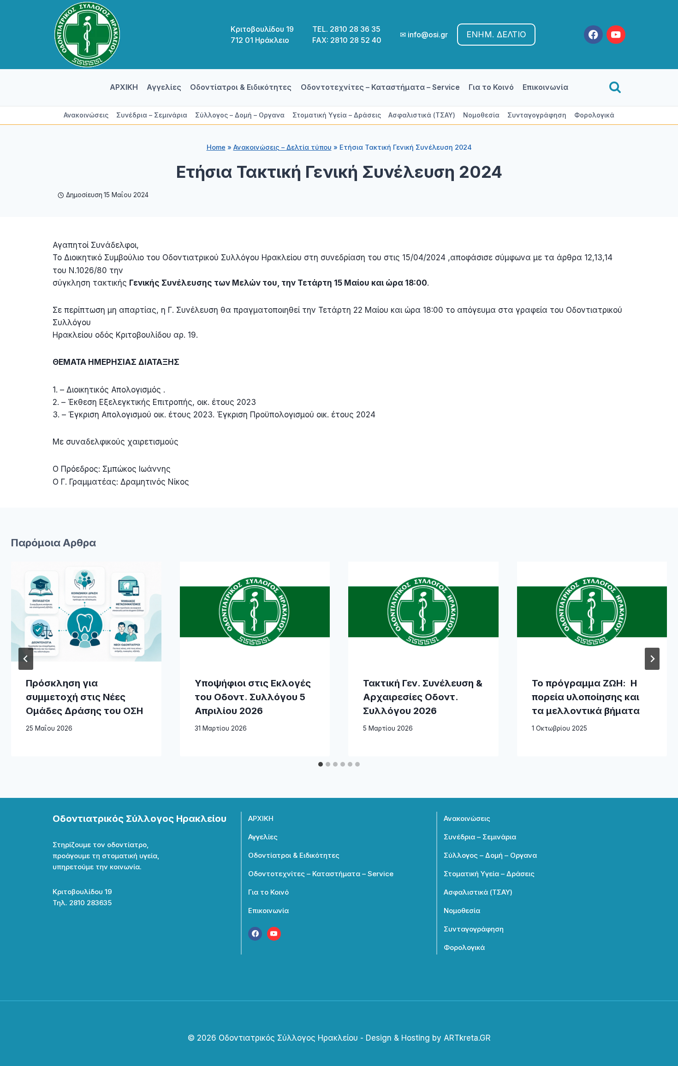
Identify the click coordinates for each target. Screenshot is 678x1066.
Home (216, 147)
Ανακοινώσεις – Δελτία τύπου (282, 147)
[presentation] (86, 612)
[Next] (652, 659)
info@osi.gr (428, 34)
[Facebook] (593, 34)
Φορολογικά (594, 115)
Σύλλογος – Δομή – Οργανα (240, 115)
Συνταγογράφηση (536, 115)
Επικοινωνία (545, 87)
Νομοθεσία (481, 115)
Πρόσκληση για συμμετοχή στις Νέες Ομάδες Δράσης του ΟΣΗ (84, 697)
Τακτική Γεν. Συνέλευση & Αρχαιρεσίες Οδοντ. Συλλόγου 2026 (422, 697)
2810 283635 (90, 902)
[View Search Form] (615, 87)
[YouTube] (616, 34)
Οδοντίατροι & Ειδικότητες (240, 87)
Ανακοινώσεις (86, 115)
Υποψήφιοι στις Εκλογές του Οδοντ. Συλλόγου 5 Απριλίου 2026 (253, 697)
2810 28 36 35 (355, 29)
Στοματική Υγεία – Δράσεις (336, 115)
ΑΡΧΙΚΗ (124, 87)
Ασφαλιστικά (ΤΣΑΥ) (421, 115)
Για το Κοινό (491, 87)
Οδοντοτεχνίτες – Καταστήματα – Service (380, 87)
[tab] (320, 764)
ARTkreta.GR (467, 1038)
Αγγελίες (164, 87)
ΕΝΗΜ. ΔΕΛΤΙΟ (496, 34)
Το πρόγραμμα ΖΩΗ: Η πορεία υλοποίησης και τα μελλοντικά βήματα (586, 697)
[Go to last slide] (25, 659)
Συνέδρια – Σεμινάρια (151, 115)
